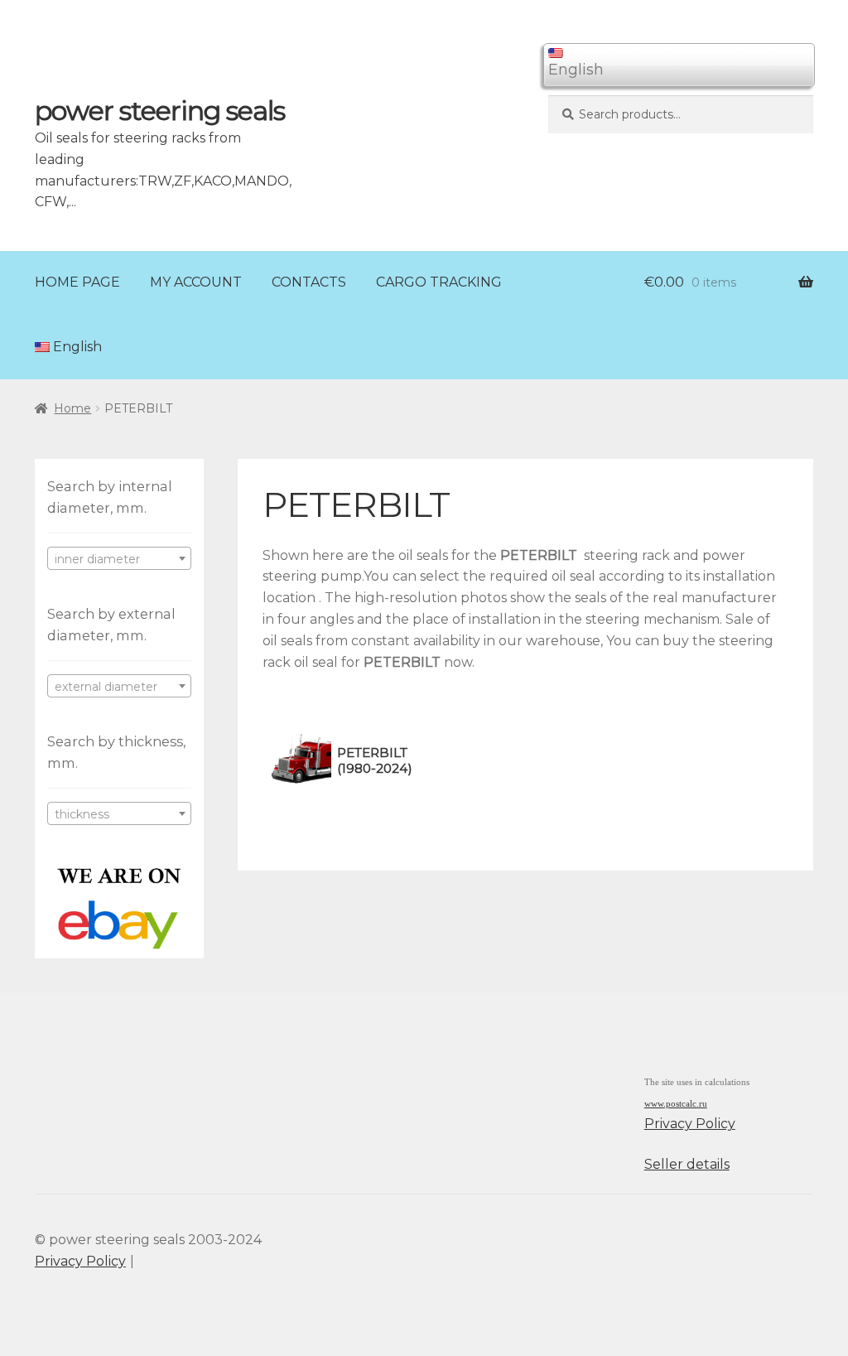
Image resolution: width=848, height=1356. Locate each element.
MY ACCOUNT (196, 282)
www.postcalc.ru (675, 1103)
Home (72, 408)
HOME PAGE (77, 282)
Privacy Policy (689, 1124)
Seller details (687, 1164)
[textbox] (119, 559)
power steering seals (160, 110)
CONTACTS (309, 282)
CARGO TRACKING (439, 282)
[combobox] (119, 558)
